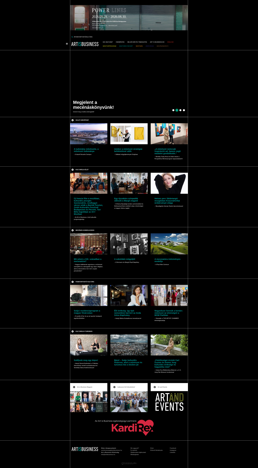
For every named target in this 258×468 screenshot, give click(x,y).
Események (120, 42)
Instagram (173, 450)
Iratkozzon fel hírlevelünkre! (126, 387)
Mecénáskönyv (162, 46)
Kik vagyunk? (108, 42)
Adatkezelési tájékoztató (138, 452)
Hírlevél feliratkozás (156, 450)
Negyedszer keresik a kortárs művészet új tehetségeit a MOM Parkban (168, 313)
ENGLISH (170, 42)
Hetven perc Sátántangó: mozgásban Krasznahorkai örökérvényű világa (167, 200)
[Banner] (129, 15)
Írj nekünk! (134, 450)
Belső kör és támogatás (137, 42)
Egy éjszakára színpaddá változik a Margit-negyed (126, 199)
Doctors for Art (126, 46)
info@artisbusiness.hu (108, 454)
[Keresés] (72, 37)
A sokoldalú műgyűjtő (124, 259)
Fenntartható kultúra (85, 282)
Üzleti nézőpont (82, 120)
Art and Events (162, 387)
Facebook (173, 448)
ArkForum (150, 46)
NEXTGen (139, 46)
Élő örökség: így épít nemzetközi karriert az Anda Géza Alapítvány (127, 313)
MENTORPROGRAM (109, 46)
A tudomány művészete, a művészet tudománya (86, 150)
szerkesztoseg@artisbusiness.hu (111, 450)
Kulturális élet (82, 169)
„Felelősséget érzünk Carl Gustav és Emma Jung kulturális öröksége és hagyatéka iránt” (166, 363)
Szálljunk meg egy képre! (86, 360)
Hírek (152, 448)
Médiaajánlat (135, 454)
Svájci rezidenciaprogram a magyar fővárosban (87, 312)
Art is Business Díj (157, 42)
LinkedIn (172, 452)
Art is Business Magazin (84, 387)
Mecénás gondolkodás (85, 230)
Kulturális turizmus (84, 331)
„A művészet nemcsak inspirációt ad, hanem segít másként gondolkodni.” (167, 151)
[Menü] (67, 44)
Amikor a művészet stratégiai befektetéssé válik (128, 150)
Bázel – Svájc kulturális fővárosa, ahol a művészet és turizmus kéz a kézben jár (128, 362)
